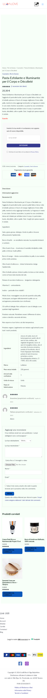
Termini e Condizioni (21, 693)
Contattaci (3, 629)
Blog (1, 632)
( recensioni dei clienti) (19, 86)
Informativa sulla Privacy (23, 690)
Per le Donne (11, 68)
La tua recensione (12, 446)
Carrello (2, 626)
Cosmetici (20, 68)
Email (7, 477)
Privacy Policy (35, 152)
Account (3, 621)
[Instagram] (27, 663)
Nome (7, 469)
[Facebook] (20, 663)
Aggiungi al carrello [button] (8, 551)
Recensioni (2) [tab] (7, 197)
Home (4, 68)
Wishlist (2, 624)
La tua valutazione (12, 441)
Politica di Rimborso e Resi (23, 687)
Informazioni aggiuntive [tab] (10, 193)
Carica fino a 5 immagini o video (16, 460)
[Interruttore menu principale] (43, 4)
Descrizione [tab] (6, 189)
